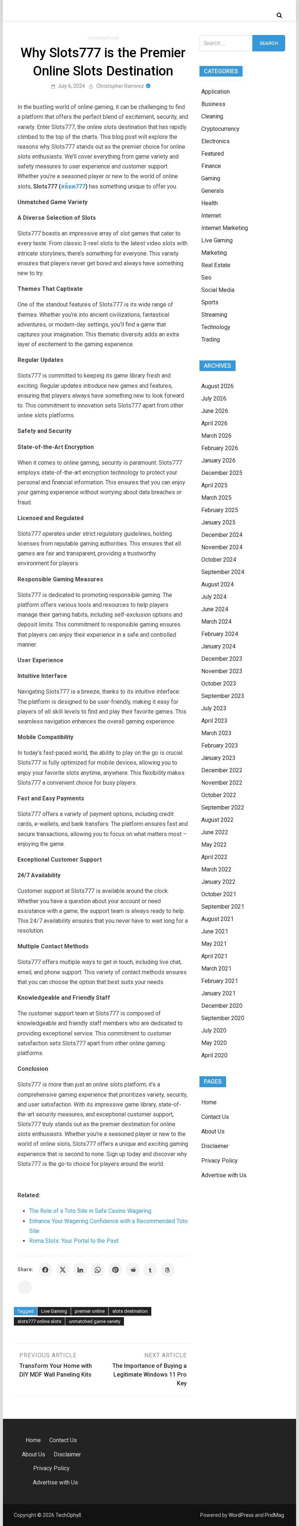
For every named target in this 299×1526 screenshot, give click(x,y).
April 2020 (214, 1055)
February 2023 (219, 745)
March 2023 (216, 733)
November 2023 (221, 671)
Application (215, 91)
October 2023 (218, 683)
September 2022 (222, 807)
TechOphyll (68, 1515)
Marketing (214, 252)
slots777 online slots (39, 1321)
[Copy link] (25, 1287)
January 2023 (218, 757)
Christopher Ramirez (120, 86)
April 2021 (214, 956)
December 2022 (221, 770)
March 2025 (216, 497)
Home (209, 1102)
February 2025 (219, 510)
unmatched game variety (94, 1321)
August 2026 (217, 386)
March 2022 (216, 869)
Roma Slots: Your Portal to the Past (74, 1240)
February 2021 (219, 980)
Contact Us (215, 1116)
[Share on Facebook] (45, 1270)
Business (213, 104)
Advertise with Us (223, 1175)
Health (209, 203)
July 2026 (213, 398)
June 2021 (214, 931)
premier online (90, 1311)
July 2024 (213, 596)
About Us (213, 1131)
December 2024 (221, 534)
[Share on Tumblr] (150, 1270)
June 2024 (214, 609)
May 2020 (214, 1042)
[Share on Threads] (168, 1270)
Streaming (214, 314)
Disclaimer (215, 1146)
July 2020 (213, 1030)
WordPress (241, 1515)
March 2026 (216, 435)
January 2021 (218, 993)
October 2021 (218, 894)
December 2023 (221, 658)
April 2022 (214, 857)
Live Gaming (54, 1311)
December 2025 (221, 472)
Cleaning (212, 116)
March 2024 (216, 621)
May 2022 (214, 844)
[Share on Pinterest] (115, 1270)
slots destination (130, 1311)
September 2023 (222, 695)
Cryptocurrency (220, 128)
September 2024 (222, 572)
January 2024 (218, 646)
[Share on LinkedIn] (80, 1270)
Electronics (215, 141)
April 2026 (214, 423)
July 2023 (213, 708)
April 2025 (214, 485)
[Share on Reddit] (133, 1270)
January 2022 (218, 881)
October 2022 (218, 795)
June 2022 (214, 832)
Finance (211, 166)
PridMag (274, 1515)
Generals (212, 190)
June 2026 (214, 410)
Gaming (210, 178)
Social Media (217, 289)
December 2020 (221, 1005)
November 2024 (221, 547)
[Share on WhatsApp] (98, 1270)
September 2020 (222, 1018)
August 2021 (217, 919)
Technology (215, 327)
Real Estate (215, 265)
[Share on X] (63, 1270)
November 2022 (221, 782)
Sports (209, 302)
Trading (210, 339)
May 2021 (214, 943)
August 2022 (217, 819)
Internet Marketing (224, 228)
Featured (212, 153)
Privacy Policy (219, 1160)
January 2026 (218, 460)
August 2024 (217, 584)
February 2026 (219, 448)
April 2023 (214, 720)
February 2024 (219, 634)
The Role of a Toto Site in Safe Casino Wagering (90, 1210)
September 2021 (222, 906)
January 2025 (218, 522)
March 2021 (216, 968)
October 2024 (218, 559)
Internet (211, 215)
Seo (206, 277)
